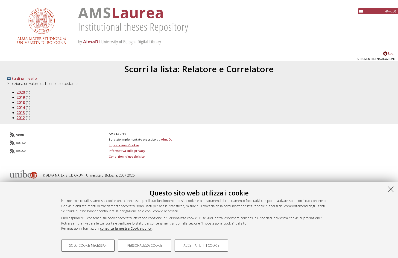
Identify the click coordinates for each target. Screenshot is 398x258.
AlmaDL (390, 11)
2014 (21, 107)
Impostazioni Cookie (124, 145)
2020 (21, 92)
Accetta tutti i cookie (201, 245)
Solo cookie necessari (88, 245)
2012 (21, 117)
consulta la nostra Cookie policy (126, 228)
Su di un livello (24, 78)
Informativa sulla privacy (127, 151)
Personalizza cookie (144, 245)
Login (391, 53)
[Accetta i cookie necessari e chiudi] (391, 189)
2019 (21, 97)
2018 (21, 102)
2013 (21, 112)
